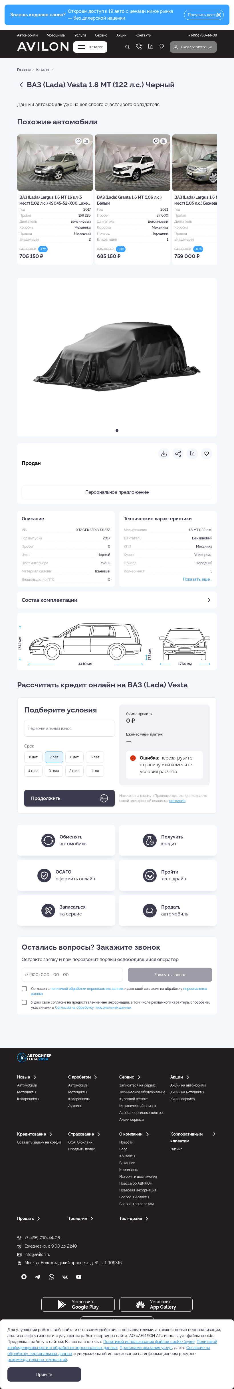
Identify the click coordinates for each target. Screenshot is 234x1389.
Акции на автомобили (188, 1085)
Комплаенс (128, 1170)
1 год (95, 771)
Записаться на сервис (137, 1085)
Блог (123, 1149)
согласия (177, 800)
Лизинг (176, 1149)
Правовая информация (137, 1190)
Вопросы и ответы (134, 1197)
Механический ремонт (137, 1106)
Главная (24, 70)
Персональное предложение (117, 492)
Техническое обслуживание (142, 1092)
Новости (126, 1142)
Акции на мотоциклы (187, 1092)
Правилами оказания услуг (146, 1347)
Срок (29, 746)
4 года (33, 771)
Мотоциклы (56, 35)
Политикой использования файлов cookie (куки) (149, 1341)
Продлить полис (81, 1149)
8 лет (33, 757)
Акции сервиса (131, 1120)
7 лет (54, 757)
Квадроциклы (28, 1099)
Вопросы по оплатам (136, 1204)
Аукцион (75, 1106)
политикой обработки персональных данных (87, 989)
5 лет (95, 757)
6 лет (74, 757)
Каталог (43, 70)
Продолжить (45, 798)
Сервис (101, 35)
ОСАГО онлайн (80, 1142)
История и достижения (138, 1177)
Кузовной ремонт (133, 1099)
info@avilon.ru (37, 1254)
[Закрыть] (219, 15)
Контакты (143, 35)
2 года (74, 771)
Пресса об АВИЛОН (135, 1183)
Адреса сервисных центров (141, 1113)
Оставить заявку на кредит (39, 1142)
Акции (121, 35)
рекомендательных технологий (37, 1359)
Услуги (80, 35)
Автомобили (27, 35)
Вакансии (127, 1163)
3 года (54, 771)
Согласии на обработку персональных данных (93, 1008)
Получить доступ (204, 15)
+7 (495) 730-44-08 (42, 1238)
